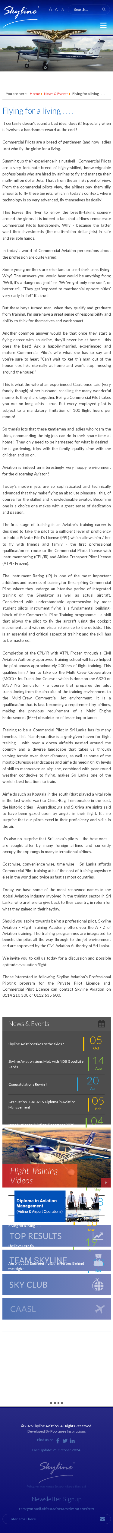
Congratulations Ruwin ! (27, 1084)
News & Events (56, 93)
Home (35, 93)
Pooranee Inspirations (68, 1431)
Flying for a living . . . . (37, 110)
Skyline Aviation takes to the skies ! (36, 1044)
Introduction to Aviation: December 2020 (41, 1124)
